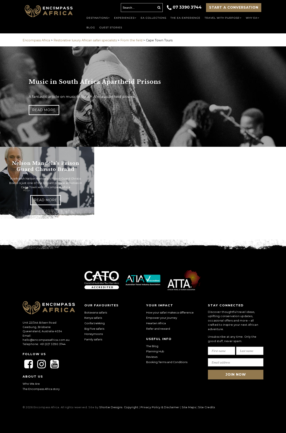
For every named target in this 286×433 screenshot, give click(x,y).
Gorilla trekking (94, 323)
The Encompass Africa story (41, 389)
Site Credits (206, 407)
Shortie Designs (110, 407)
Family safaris (93, 339)
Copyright (131, 407)
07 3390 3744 (187, 7)
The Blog (152, 346)
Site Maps (189, 407)
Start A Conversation (233, 7)
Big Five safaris (94, 328)
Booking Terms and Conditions (166, 362)
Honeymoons (93, 334)
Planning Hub (155, 351)
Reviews (151, 356)
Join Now (235, 375)
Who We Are (31, 383)
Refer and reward (158, 328)
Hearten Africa (156, 323)
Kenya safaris (93, 317)
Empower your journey (161, 317)
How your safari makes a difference (170, 312)
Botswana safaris (95, 312)
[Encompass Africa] (49, 11)
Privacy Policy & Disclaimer (160, 407)
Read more (44, 110)
